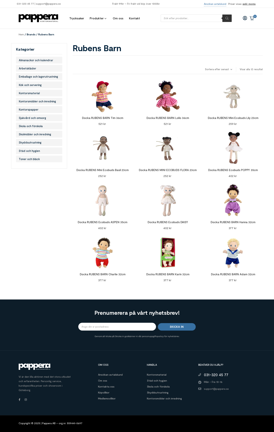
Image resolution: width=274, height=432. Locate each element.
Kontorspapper (28, 109)
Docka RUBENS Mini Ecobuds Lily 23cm (233, 117)
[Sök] (227, 18)
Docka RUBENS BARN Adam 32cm (233, 274)
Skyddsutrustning (30, 142)
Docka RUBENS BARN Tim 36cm (102, 117)
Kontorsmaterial (29, 93)
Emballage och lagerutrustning (38, 76)
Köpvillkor (103, 392)
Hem (21, 34)
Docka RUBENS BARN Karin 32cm (167, 274)
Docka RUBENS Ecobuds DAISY (168, 222)
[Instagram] (25, 399)
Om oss (102, 380)
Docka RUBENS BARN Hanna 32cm (233, 222)
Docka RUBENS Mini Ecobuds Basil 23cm (102, 170)
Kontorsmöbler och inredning (37, 101)
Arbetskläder (27, 68)
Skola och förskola (31, 126)
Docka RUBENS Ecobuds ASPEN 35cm (102, 222)
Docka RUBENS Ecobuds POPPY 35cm (233, 170)
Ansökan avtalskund (110, 374)
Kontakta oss (106, 386)
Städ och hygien (29, 150)
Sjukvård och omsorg (32, 117)
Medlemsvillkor (107, 398)
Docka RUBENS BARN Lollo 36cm (168, 117)
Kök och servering (30, 85)
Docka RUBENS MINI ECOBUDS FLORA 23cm (168, 170)
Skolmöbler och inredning (35, 134)
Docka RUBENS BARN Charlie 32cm (102, 274)
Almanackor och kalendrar (36, 60)
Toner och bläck (29, 159)
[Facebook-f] (19, 399)
